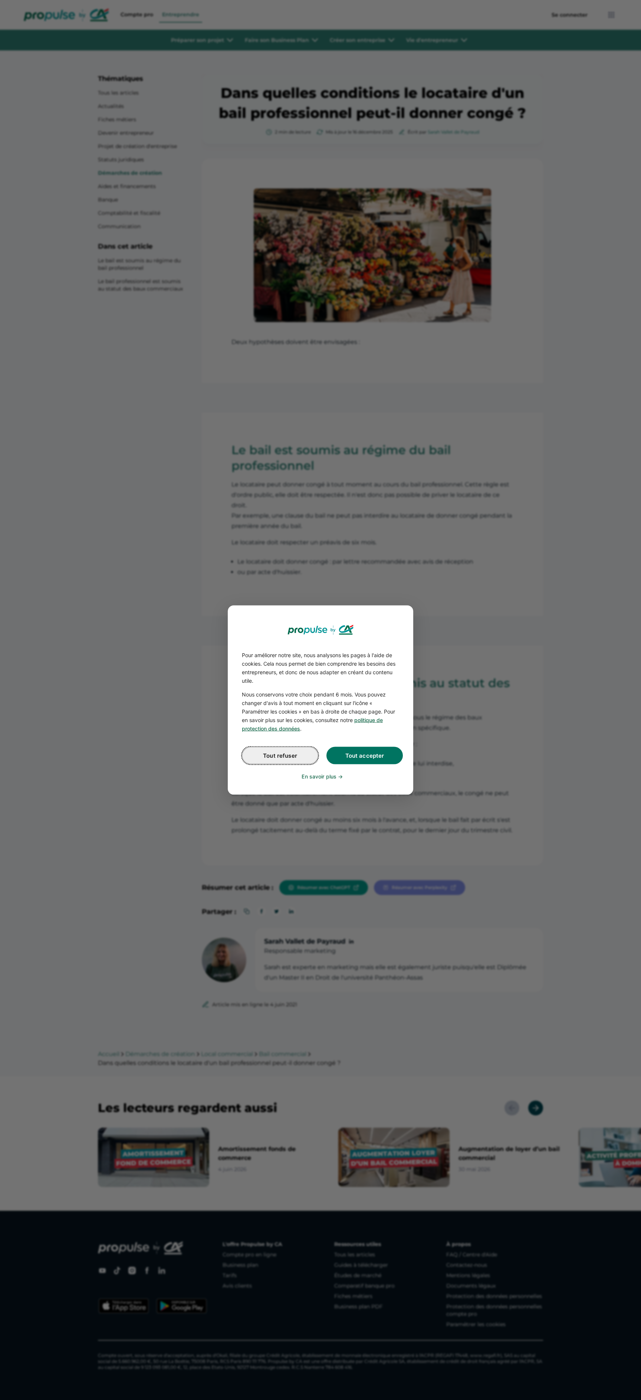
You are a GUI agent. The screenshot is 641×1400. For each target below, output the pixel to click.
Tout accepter (364, 755)
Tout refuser (280, 755)
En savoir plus (319, 776)
